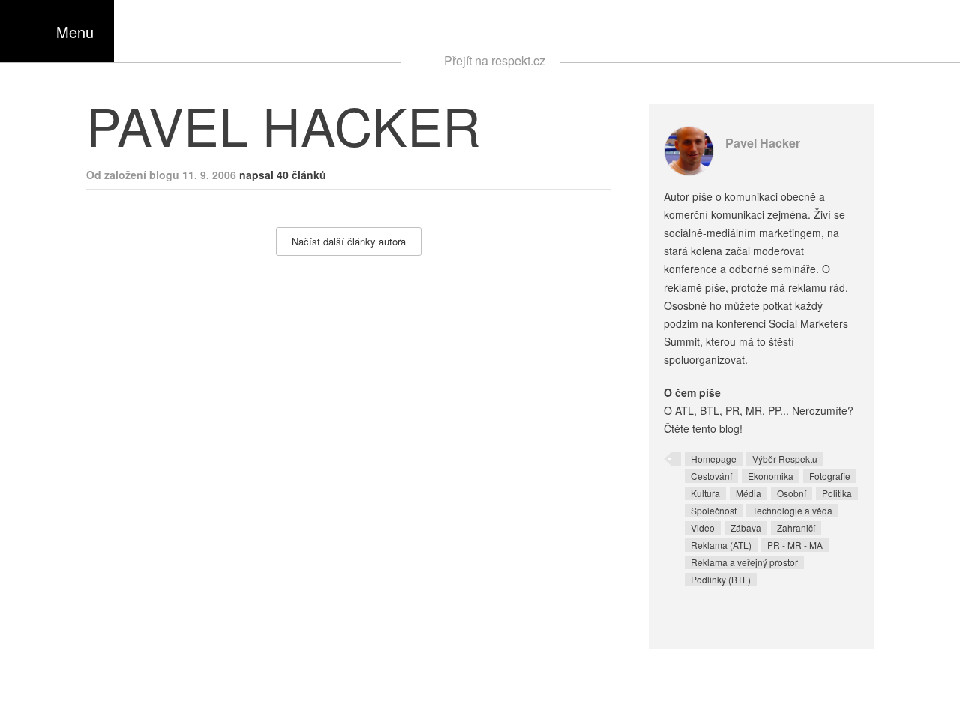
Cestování (711, 476)
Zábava (745, 527)
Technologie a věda (792, 510)
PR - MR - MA (795, 544)
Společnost (713, 510)
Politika (837, 493)
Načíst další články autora (349, 241)
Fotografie (829, 476)
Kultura (705, 493)
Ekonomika (771, 476)
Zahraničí (796, 527)
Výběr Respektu (785, 458)
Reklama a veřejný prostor (744, 562)
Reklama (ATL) (721, 544)
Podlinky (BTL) (721, 579)
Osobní (791, 493)
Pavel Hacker (762, 143)
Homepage (713, 458)
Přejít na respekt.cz (494, 60)
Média (748, 493)
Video (703, 527)
